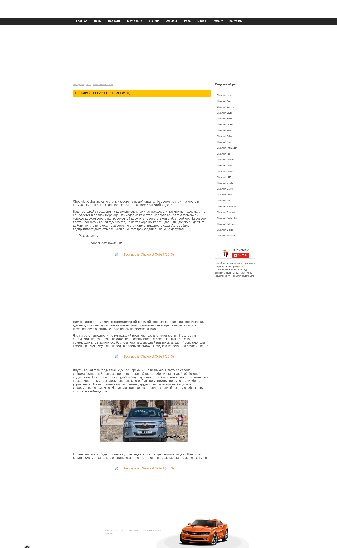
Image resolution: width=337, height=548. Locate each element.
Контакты (235, 21)
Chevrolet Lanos (224, 95)
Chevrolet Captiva (225, 107)
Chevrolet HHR (224, 177)
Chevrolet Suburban (226, 206)
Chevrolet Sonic (224, 195)
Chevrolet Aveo (224, 101)
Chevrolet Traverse (226, 212)
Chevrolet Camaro (225, 160)
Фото (187, 21)
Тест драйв (78, 84)
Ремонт (218, 21)
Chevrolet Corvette (226, 171)
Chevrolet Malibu (225, 189)
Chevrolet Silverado (226, 236)
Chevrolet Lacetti (225, 124)
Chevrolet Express (226, 230)
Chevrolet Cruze (224, 113)
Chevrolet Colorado (226, 224)
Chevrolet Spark (224, 142)
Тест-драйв (134, 21)
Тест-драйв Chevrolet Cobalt (99, 84)
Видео (201, 21)
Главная (81, 21)
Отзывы (171, 21)
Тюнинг (154, 21)
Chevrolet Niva (224, 130)
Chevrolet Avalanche (227, 218)
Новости (114, 21)
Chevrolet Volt (223, 201)
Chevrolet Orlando (225, 136)
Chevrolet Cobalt (225, 165)
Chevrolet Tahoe (225, 154)
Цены (97, 21)
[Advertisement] (167, 55)
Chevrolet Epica (224, 119)
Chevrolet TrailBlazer (227, 148)
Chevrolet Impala (225, 183)
